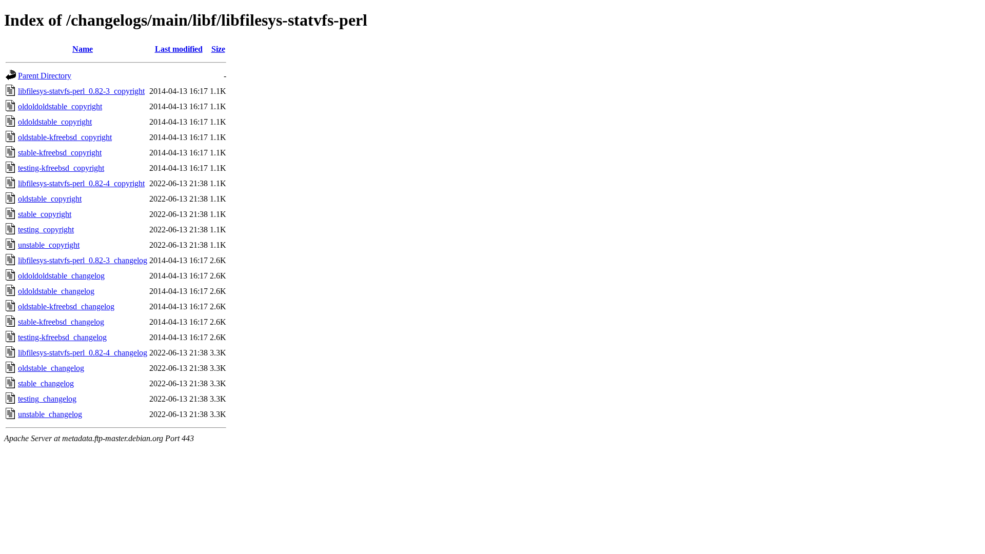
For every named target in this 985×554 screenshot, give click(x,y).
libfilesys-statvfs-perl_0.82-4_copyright (81, 183)
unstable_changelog (50, 414)
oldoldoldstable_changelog (61, 275)
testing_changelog (47, 398)
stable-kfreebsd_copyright (60, 152)
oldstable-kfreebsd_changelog (66, 306)
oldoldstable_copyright (55, 121)
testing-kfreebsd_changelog (62, 337)
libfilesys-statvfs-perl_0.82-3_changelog (82, 260)
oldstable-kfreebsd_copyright (65, 137)
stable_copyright (44, 214)
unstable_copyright (49, 245)
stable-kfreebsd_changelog (61, 322)
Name (82, 49)
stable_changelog (46, 383)
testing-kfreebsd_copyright (61, 168)
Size (218, 49)
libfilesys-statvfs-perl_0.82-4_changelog (82, 352)
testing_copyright (46, 229)
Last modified (179, 49)
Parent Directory (44, 75)
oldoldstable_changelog (56, 291)
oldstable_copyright (50, 198)
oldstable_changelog (51, 368)
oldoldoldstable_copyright (60, 106)
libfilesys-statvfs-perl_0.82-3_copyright (81, 91)
